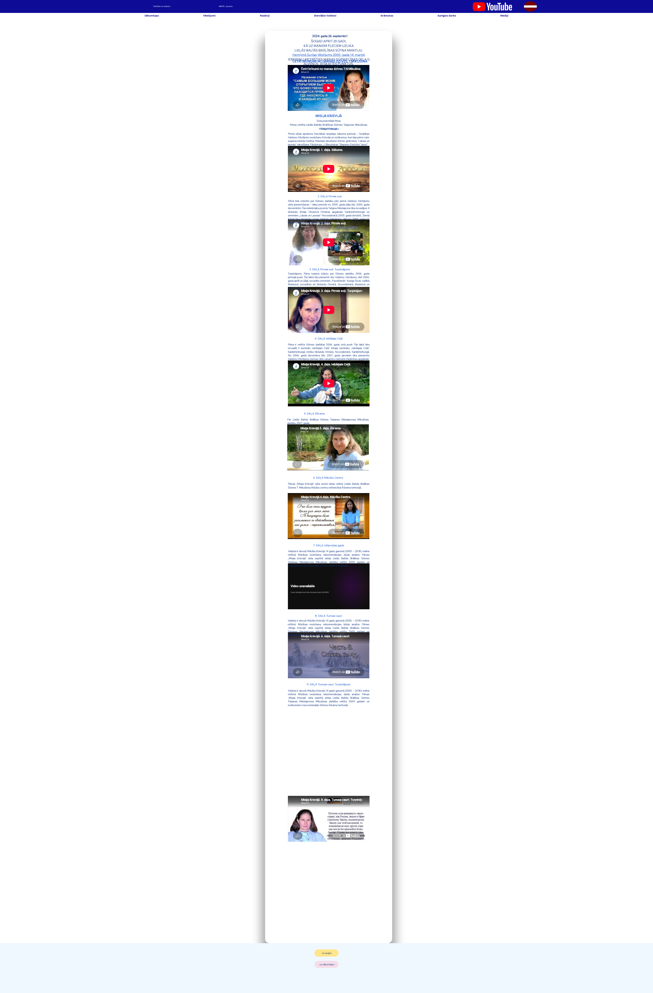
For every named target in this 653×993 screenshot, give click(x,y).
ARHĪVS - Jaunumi (226, 6)
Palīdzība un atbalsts (161, 6)
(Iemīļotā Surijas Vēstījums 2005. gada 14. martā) (328, 55)
